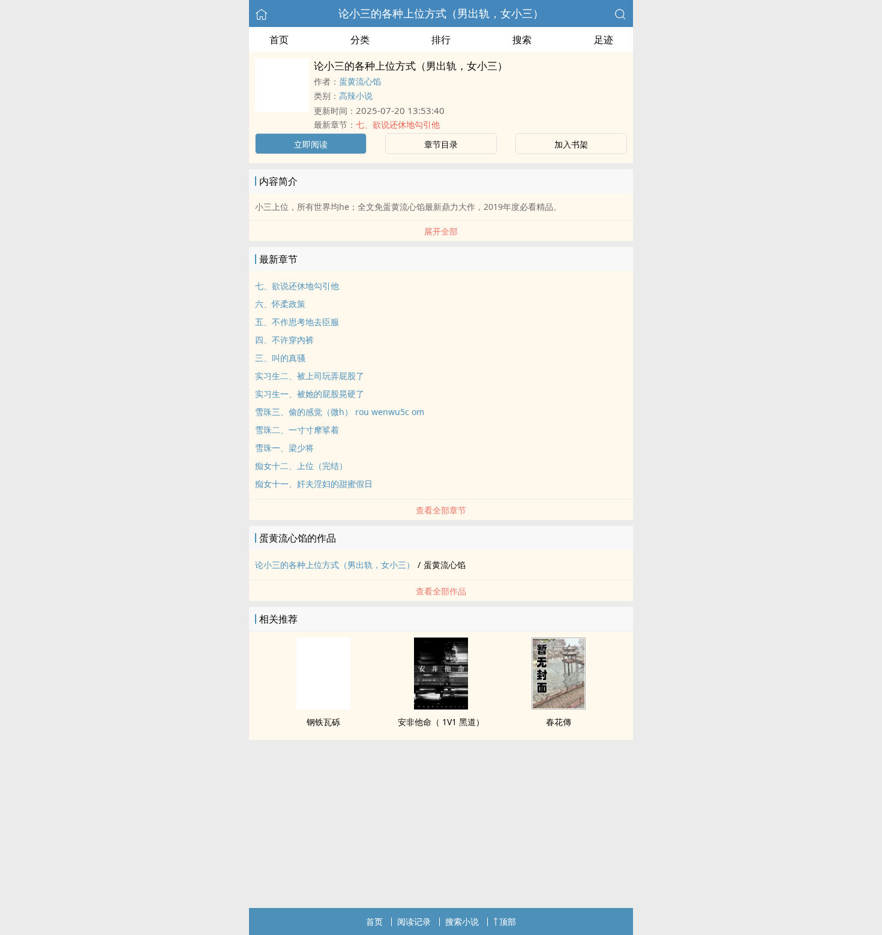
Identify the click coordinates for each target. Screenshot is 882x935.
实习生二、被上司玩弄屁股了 (309, 375)
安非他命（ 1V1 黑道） (441, 721)
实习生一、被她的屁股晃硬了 (309, 393)
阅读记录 (414, 921)
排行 (441, 39)
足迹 (603, 39)
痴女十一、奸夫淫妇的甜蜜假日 (314, 483)
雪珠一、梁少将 (284, 447)
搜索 (522, 39)
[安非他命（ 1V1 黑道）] (441, 705)
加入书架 (571, 144)
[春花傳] (559, 705)
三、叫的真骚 (280, 357)
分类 (360, 39)
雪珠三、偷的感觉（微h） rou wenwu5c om (339, 411)
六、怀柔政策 (280, 303)
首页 (279, 39)
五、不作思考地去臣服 (297, 321)
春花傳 (558, 721)
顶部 (507, 921)
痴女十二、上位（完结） (301, 465)
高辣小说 (356, 95)
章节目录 (441, 144)
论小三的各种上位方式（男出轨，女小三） (441, 13)
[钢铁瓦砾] (323, 705)
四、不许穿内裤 (284, 339)
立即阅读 (311, 144)
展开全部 (441, 231)
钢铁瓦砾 (323, 721)
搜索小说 (462, 921)
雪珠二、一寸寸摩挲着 (297, 429)
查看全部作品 (441, 591)
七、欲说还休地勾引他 (398, 124)
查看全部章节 (441, 510)
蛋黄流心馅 (360, 81)
